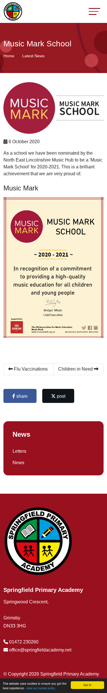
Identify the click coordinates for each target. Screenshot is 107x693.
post (60, 396)
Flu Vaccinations (30, 369)
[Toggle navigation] (94, 11)
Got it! (87, 685)
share (21, 396)
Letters (19, 451)
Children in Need (76, 369)
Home (8, 56)
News (18, 462)
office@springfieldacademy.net (40, 649)
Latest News (33, 56)
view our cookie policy (41, 688)
